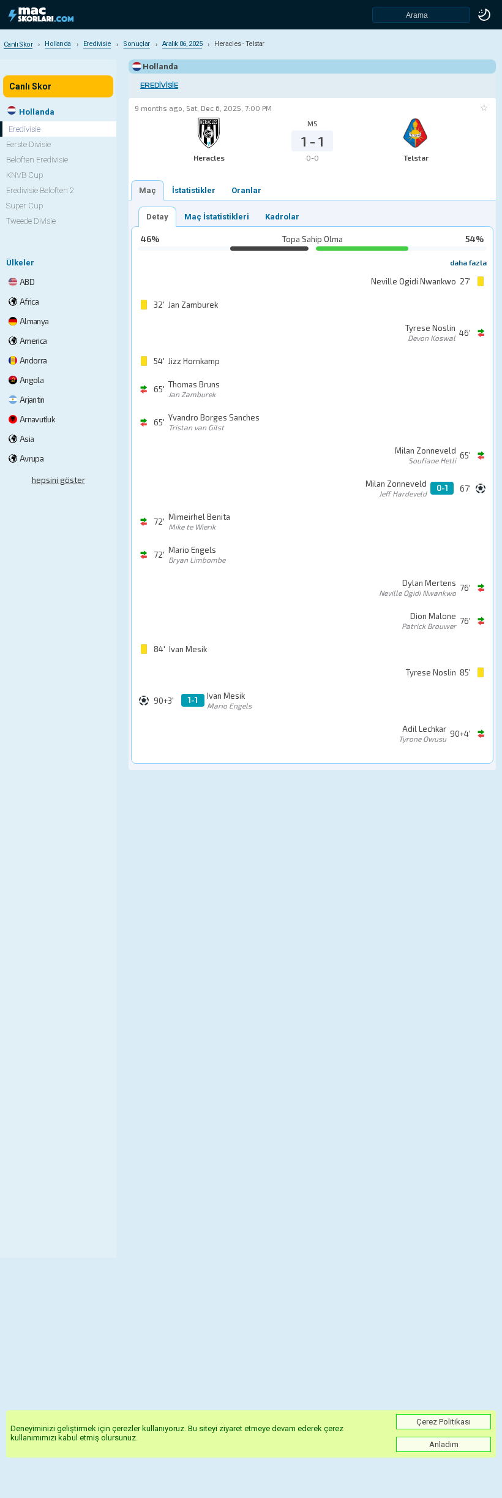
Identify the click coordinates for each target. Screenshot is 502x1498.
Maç (147, 190)
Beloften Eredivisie (37, 159)
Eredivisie (159, 85)
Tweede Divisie (31, 221)
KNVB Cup (24, 175)
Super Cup (24, 205)
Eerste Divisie (28, 144)
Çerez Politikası (443, 1421)
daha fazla (468, 262)
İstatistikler (193, 190)
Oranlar (246, 190)
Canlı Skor (30, 86)
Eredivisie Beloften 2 (40, 190)
